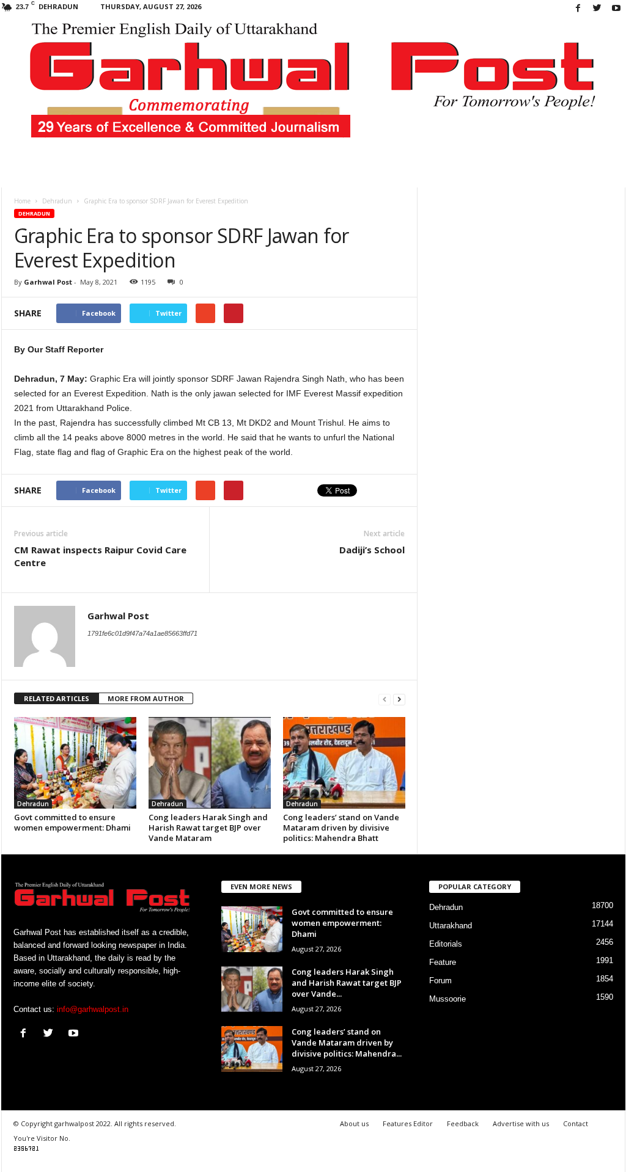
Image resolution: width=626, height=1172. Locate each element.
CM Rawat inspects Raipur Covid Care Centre (100, 556)
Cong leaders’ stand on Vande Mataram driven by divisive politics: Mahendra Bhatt (341, 827)
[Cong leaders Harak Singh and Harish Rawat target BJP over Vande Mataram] (210, 763)
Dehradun (34, 213)
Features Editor (408, 1123)
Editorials (445, 943)
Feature (442, 962)
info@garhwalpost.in (92, 1009)
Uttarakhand (450, 925)
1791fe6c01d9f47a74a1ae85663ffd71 (142, 633)
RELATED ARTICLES (56, 698)
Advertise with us (521, 1123)
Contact (575, 1123)
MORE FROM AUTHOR (146, 698)
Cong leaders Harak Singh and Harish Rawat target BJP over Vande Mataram (208, 827)
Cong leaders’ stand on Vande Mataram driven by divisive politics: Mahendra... (347, 1042)
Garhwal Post (48, 281)
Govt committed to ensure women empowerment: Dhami (72, 822)
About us (354, 1123)
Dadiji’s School (372, 550)
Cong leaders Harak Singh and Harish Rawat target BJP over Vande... (347, 982)
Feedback (463, 1123)
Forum (440, 980)
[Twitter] (597, 9)
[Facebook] (578, 9)
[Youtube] (616, 9)
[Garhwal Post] (313, 88)
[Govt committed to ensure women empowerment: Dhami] (75, 763)
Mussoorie (447, 998)
